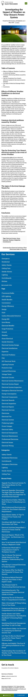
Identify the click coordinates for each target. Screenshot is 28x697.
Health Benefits (7, 300)
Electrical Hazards (8, 400)
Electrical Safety (7, 429)
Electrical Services (8, 410)
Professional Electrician (10, 439)
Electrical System (11, 238)
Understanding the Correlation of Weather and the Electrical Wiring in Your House (14, 653)
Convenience (6, 303)
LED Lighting (6, 296)
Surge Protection (7, 329)
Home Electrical (7, 339)
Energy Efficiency (8, 306)
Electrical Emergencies (10, 433)
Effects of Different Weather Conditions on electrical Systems (14, 72)
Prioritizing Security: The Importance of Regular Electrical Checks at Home (13, 592)
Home (3, 689)
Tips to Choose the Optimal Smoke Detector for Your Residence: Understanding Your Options (13, 558)
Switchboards (7, 242)
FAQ (3, 358)
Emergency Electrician (9, 464)
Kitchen (4, 281)
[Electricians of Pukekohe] (9, 5)
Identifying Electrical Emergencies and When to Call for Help (14, 624)
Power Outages (7, 426)
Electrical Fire (6, 416)
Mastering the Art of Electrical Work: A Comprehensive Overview (14, 599)
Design (4, 309)
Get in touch (4, 285)
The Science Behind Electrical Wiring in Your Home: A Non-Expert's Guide (12, 579)
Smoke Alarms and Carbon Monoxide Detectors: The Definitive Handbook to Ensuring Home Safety (14, 617)
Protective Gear (7, 368)
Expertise (5, 352)
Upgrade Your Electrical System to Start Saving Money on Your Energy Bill (14, 485)
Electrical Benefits (8, 326)
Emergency (6, 259)
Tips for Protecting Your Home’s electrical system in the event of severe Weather (14, 79)
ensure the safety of (8, 157)
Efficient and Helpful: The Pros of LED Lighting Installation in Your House (13, 645)
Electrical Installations (9, 348)
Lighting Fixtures (8, 364)
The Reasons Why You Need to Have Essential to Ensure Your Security (12, 572)
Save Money (6, 322)
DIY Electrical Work (8, 361)
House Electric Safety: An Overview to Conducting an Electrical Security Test (14, 631)
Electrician (5, 413)
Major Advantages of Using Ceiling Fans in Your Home (14, 604)
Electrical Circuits (8, 377)
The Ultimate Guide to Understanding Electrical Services (13, 586)
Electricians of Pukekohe (7, 686)
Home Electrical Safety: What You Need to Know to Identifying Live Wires (13, 502)
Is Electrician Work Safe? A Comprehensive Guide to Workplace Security (11, 550)
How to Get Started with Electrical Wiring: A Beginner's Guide (14, 543)
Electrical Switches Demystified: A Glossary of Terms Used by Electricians (13, 529)
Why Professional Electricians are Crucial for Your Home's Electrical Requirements (13, 509)
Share (17, 22)
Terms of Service (20, 686)
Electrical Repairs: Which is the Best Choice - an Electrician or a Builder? (13, 537)
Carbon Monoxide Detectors (11, 316)
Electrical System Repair (10, 384)
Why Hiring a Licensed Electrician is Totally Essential (14, 566)
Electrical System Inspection (12, 387)
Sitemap (10, 687)
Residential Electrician (9, 458)
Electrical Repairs (8, 407)
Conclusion (6, 87)
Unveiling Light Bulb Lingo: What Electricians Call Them (13, 523)
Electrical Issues (7, 442)
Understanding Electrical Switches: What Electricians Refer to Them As (15, 248)
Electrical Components (9, 397)
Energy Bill (5, 319)
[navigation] (26, 3)
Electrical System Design (10, 345)
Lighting (5, 275)
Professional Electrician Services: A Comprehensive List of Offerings (14, 609)
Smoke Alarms (7, 272)
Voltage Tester (7, 374)
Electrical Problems (8, 355)
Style (3, 313)
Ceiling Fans (6, 268)
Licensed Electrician (9, 371)
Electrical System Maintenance (12, 381)
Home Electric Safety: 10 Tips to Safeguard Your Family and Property (13, 517)
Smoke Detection (7, 342)
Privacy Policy (5, 687)
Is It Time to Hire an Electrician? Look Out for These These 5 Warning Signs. (13, 638)
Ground (4, 332)
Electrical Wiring (8, 446)
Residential (6, 262)
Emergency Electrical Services (12, 391)
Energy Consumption (9, 394)
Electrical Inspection (9, 403)
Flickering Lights (8, 423)
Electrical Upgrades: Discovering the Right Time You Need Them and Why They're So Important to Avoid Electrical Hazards (13, 493)
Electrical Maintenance (10, 436)
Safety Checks (7, 265)
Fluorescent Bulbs (8, 293)
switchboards (5, 48)
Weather (11, 240)
